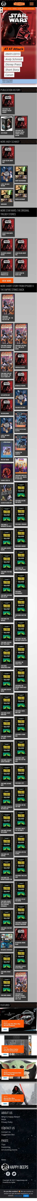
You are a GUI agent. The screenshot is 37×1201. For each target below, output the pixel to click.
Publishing (5, 1147)
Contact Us (6, 1132)
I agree (26, 1195)
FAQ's (3, 1119)
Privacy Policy (6, 1122)
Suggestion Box (8, 1134)
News (3, 1160)
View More (6, 280)
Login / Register (19, 4)
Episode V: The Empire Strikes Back (26, 9)
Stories (9, 9)
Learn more (18, 1195)
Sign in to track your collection (7, 81)
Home (4, 9)
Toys (3, 1144)
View (5, 1029)
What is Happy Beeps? (10, 1117)
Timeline (14, 9)
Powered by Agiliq (9, 1182)
